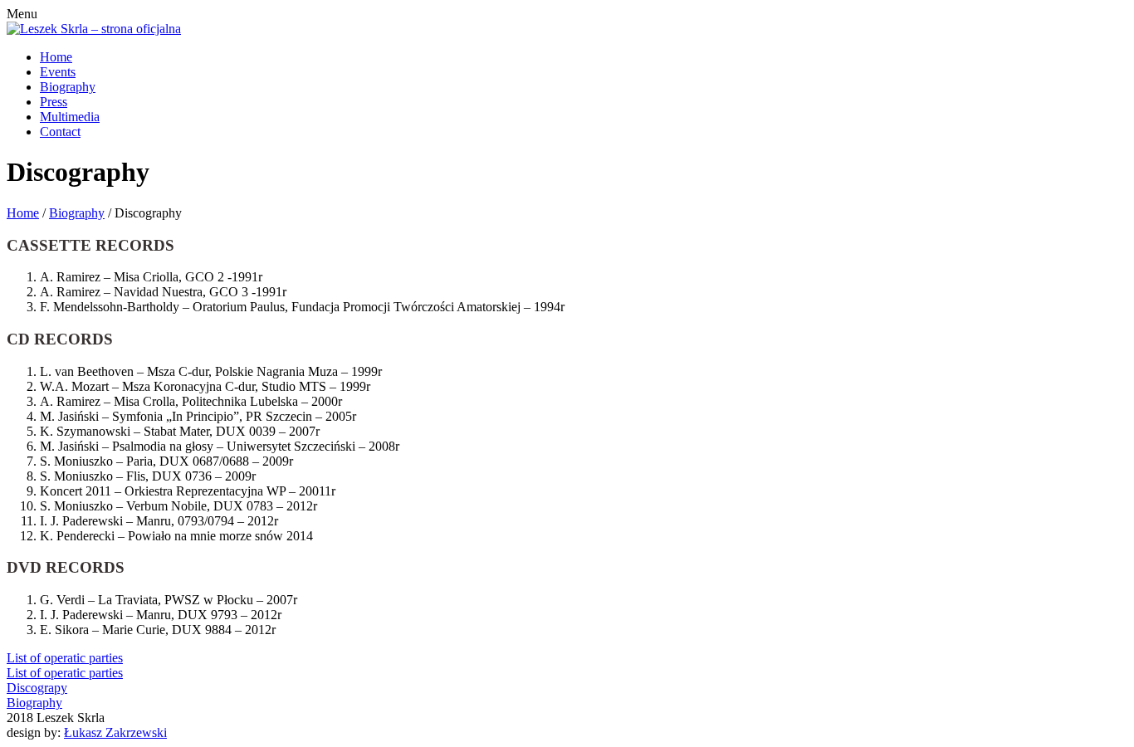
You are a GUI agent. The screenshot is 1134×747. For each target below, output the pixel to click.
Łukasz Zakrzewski (115, 732)
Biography (67, 87)
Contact (60, 131)
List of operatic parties (65, 658)
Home (56, 57)
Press (53, 102)
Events (58, 72)
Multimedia (70, 117)
